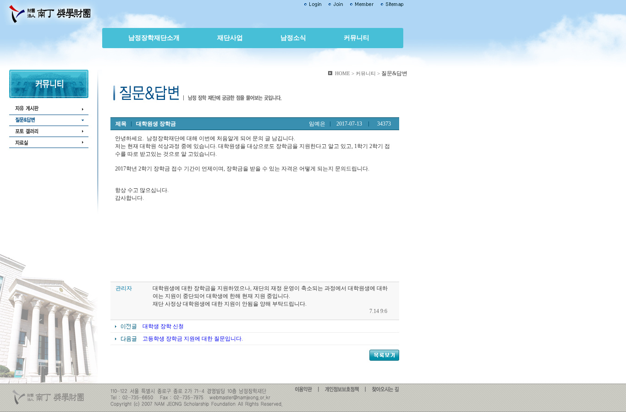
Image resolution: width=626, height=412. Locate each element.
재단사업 (230, 37)
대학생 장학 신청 (163, 326)
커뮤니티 (356, 37)
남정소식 (293, 37)
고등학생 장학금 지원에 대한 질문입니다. (193, 338)
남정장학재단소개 (154, 37)
